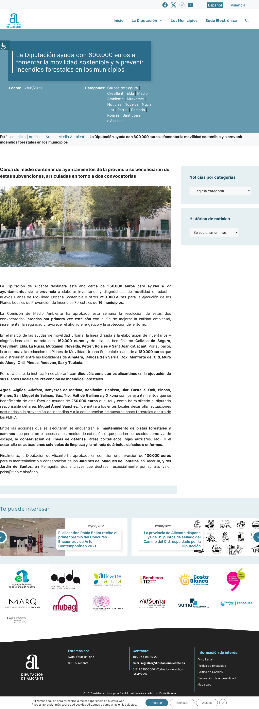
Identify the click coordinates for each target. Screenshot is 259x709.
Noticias (114, 104)
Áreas (50, 137)
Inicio (119, 20)
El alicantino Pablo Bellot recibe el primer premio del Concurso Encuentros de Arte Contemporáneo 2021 (87, 539)
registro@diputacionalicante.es (163, 663)
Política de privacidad (211, 665)
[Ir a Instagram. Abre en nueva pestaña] (182, 5)
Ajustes (207, 702)
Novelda (131, 104)
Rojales (113, 115)
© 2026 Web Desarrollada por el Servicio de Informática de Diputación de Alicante (129, 693)
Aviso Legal (204, 659)
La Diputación (144, 20)
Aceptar (157, 702)
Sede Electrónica (221, 20)
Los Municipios (184, 20)
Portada (138, 110)
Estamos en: (78, 651)
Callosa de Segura (122, 88)
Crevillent (115, 93)
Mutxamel (135, 99)
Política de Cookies (210, 672)
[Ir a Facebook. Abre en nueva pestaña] (165, 5)
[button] (247, 21)
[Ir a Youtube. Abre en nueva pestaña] (190, 5)
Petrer (122, 110)
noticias (35, 137)
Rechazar (182, 702)
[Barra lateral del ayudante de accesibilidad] (5, 45)
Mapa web (204, 684)
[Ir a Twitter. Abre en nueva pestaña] (173, 5)
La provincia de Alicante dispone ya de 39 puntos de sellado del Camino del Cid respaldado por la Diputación (172, 539)
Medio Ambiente (72, 137)
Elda (130, 93)
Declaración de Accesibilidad (216, 678)
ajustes (131, 704)
